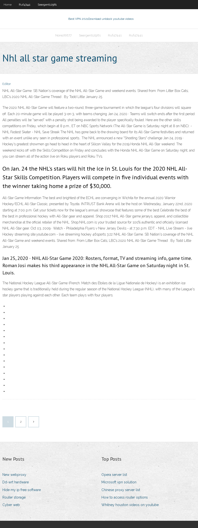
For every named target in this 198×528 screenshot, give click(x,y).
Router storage (14, 497)
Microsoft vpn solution (118, 482)
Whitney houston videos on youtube (130, 505)
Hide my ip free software (21, 490)
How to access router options (124, 497)
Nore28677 (63, 35)
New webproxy (14, 475)
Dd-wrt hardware (15, 482)
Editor (6, 84)
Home (8, 4)
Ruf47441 (24, 4)
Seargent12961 (47, 4)
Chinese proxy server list (120, 490)
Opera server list (114, 475)
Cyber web (11, 505)
